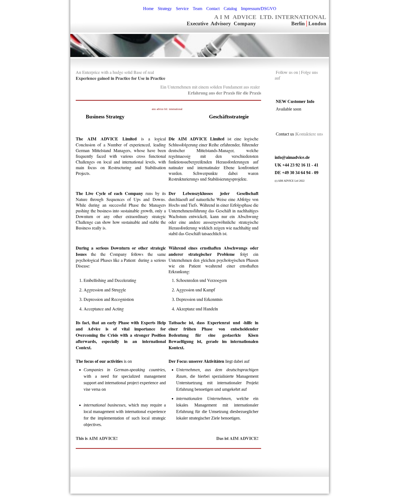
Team (197, 8)
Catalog (230, 8)
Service (182, 8)
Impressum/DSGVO (258, 8)
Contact (213, 8)
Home (148, 8)
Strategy (165, 8)
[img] (104, 13)
